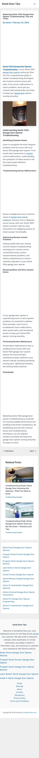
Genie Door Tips (11, 3)
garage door (19, 93)
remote (29, 153)
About (19, 689)
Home (19, 683)
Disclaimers (19, 695)
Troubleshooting (11, 497)
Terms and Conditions (19, 701)
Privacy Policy (20, 698)
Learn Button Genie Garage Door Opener (19, 674)
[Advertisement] (19, 45)
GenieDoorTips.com (29, 712)
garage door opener (11, 72)
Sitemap (19, 686)
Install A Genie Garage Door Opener (18, 574)
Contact (19, 692)
